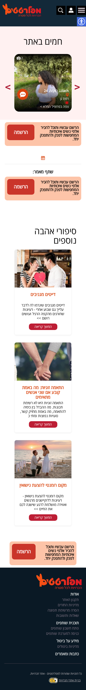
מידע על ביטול (68, 641)
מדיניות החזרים (68, 605)
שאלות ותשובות (67, 615)
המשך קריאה (43, 327)
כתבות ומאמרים (67, 654)
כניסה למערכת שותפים (62, 633)
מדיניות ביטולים (68, 646)
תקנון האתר (70, 600)
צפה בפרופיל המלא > (54, 107)
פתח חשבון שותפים (65, 628)
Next (77, 84)
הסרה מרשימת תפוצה (63, 610)
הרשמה (21, 132)
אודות (74, 594)
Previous (8, 84)
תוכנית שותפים (67, 623)
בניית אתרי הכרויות (70, 680)
